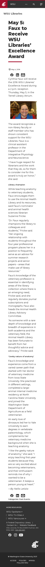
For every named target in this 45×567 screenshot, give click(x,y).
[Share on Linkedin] (18, 75)
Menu (41, 4)
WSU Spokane (13, 512)
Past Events (24, 499)
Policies (22, 560)
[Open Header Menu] (26, 4)
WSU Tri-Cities (15, 515)
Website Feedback (27, 525)
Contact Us (11, 525)
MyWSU (32, 560)
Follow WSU (22, 563)
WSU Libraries (13, 13)
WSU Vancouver (16, 518)
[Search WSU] (34, 4)
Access (13, 560)
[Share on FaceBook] (12, 75)
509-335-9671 (20, 530)
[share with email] (23, 75)
